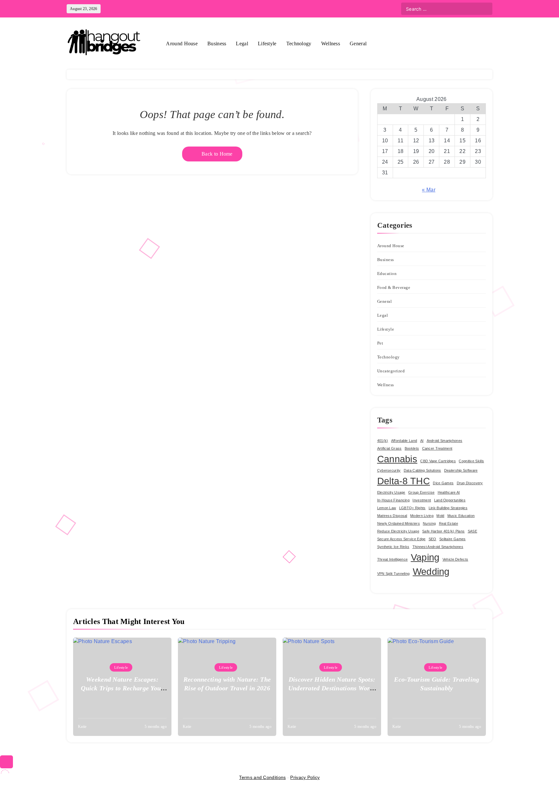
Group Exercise (421, 492)
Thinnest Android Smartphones (437, 547)
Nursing (429, 523)
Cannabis (397, 459)
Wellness (330, 43)
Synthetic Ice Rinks (393, 547)
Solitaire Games (452, 539)
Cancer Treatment (437, 448)
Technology (299, 43)
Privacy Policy (305, 777)
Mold (440, 516)
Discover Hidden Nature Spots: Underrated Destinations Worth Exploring (332, 688)
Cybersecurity (389, 470)
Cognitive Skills (471, 461)
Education (387, 273)
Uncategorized (391, 370)
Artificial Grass (389, 448)
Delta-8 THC (403, 481)
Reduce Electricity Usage (398, 531)
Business (216, 43)
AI (422, 441)
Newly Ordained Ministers (398, 523)
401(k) (382, 441)
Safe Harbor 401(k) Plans (443, 531)
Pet (380, 343)
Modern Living (421, 516)
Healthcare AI (449, 492)
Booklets (412, 448)
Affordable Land (404, 441)
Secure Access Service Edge (401, 539)
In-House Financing (393, 500)
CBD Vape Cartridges (438, 461)
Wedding (431, 571)
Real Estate (448, 523)
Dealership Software (461, 470)
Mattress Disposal (392, 516)
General (358, 43)
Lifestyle (267, 43)
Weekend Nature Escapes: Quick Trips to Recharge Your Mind (122, 688)
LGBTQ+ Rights (412, 508)
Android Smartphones (445, 441)
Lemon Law (386, 508)
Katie (82, 726)
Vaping (425, 557)
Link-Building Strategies (448, 508)
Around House (182, 43)
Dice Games (443, 483)
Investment (421, 500)
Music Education (461, 516)
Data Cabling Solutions (422, 470)
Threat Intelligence (392, 559)
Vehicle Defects (455, 559)
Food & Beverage (394, 287)
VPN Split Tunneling (393, 573)
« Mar (428, 189)
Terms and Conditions (262, 777)
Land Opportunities (450, 500)
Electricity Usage (391, 492)
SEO (432, 539)
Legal (242, 43)
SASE (472, 531)
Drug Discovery (470, 483)
